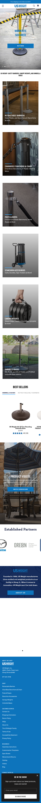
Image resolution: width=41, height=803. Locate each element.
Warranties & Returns (9, 757)
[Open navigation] (3, 6)
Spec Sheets (6, 753)
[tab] (8, 393)
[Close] (37, 775)
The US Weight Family (9, 728)
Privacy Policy (6, 738)
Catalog (4, 760)
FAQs (4, 722)
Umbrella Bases (7, 703)
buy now (20, 46)
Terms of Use (6, 732)
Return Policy (6, 718)
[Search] (34, 6)
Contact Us (5, 711)
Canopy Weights (7, 700)
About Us (20, 592)
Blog (3, 767)
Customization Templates (10, 750)
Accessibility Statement (9, 735)
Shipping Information (9, 715)
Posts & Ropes (6, 693)
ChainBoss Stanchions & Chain (12, 690)
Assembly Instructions (9, 747)
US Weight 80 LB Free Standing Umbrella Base (20, 427)
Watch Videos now (20, 489)
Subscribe (20, 796)
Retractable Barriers (8, 686)
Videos (4, 763)
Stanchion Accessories (9, 696)
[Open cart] (38, 6)
